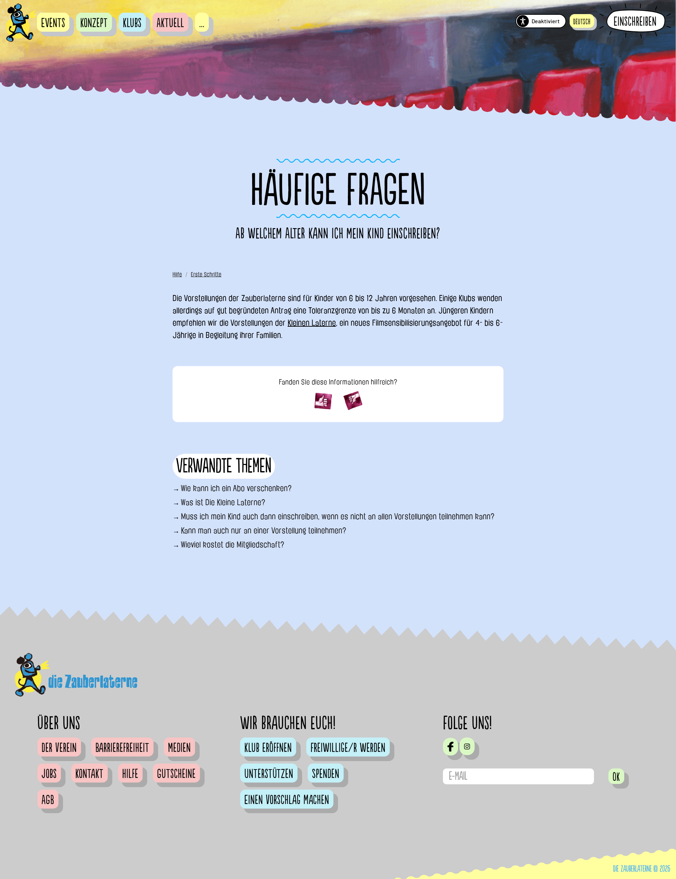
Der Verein (59, 748)
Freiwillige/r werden (348, 748)
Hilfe (177, 274)
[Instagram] (467, 746)
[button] (582, 21)
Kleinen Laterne (312, 323)
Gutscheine (176, 774)
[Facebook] (450, 746)
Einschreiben (635, 21)
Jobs (49, 774)
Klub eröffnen (268, 748)
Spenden (325, 774)
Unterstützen (268, 774)
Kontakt (89, 774)
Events (53, 23)
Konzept (94, 23)
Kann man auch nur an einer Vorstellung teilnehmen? (263, 530)
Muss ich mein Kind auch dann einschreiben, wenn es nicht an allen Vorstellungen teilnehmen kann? (338, 516)
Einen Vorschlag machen (286, 800)
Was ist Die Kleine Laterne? (223, 502)
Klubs (132, 23)
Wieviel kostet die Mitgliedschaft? (232, 544)
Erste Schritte (206, 274)
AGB (48, 800)
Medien (179, 748)
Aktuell (170, 23)
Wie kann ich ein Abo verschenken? (236, 488)
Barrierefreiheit (122, 748)
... (202, 23)
